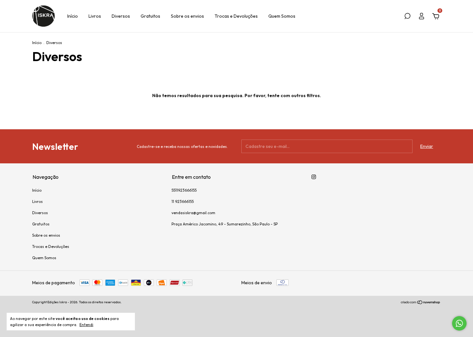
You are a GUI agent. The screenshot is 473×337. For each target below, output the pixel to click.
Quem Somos (281, 16)
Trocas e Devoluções (236, 16)
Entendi (86, 324)
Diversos (121, 16)
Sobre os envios (187, 16)
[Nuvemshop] (421, 303)
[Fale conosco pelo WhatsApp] (459, 323)
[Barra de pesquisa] (407, 17)
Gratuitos (150, 16)
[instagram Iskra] (313, 176)
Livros (94, 16)
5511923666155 (184, 190)
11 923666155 (183, 201)
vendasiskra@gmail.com (193, 212)
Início (72, 16)
